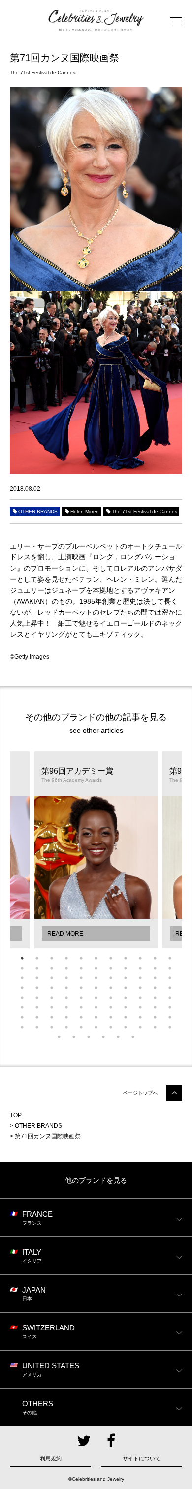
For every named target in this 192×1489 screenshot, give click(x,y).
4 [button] (66, 958)
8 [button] (125, 958)
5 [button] (81, 958)
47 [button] (52, 998)
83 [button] (96, 1027)
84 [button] (111, 1027)
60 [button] (81, 1007)
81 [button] (66, 1027)
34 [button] (22, 988)
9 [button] (140, 958)
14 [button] (52, 968)
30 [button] (125, 978)
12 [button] (22, 968)
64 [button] (140, 1007)
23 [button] (22, 978)
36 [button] (52, 988)
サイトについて (141, 1458)
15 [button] (66, 968)
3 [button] (52, 958)
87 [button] (155, 1027)
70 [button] (66, 1017)
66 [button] (170, 1007)
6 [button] (96, 958)
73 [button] (111, 1017)
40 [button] (111, 988)
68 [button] (37, 1017)
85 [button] (125, 1027)
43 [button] (155, 988)
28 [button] (96, 978)
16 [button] (81, 968)
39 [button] (96, 988)
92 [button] (103, 1037)
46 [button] (37, 998)
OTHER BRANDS (38, 511)
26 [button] (66, 978)
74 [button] (125, 1017)
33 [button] (170, 978)
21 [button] (155, 968)
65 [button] (155, 1007)
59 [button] (66, 1007)
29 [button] (111, 978)
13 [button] (37, 968)
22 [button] (170, 968)
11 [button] (170, 958)
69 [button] (52, 1017)
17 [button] (96, 968)
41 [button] (125, 988)
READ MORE (65, 933)
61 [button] (96, 1007)
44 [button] (170, 988)
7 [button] (111, 958)
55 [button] (170, 998)
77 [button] (170, 1017)
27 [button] (81, 978)
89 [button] (59, 1037)
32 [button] (155, 978)
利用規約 (51, 1458)
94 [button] (133, 1037)
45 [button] (22, 998)
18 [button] (111, 968)
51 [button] (111, 998)
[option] (96, 849)
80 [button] (52, 1027)
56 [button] (22, 1007)
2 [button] (37, 958)
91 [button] (89, 1037)
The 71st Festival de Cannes (144, 511)
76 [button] (155, 1017)
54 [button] (155, 998)
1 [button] (22, 958)
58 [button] (52, 1007)
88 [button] (170, 1027)
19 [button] (125, 968)
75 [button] (140, 1017)
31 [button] (140, 978)
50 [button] (96, 998)
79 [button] (37, 1027)
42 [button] (140, 988)
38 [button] (81, 988)
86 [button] (140, 1027)
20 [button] (140, 968)
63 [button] (125, 1007)
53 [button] (140, 998)
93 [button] (118, 1037)
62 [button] (111, 1007)
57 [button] (37, 1007)
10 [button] (155, 958)
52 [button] (125, 998)
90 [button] (74, 1037)
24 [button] (37, 978)
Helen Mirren (84, 511)
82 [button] (81, 1027)
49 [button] (81, 998)
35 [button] (37, 988)
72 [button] (96, 1017)
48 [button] (66, 998)
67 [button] (22, 1017)
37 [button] (66, 988)
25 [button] (52, 978)
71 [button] (81, 1017)
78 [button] (22, 1027)
